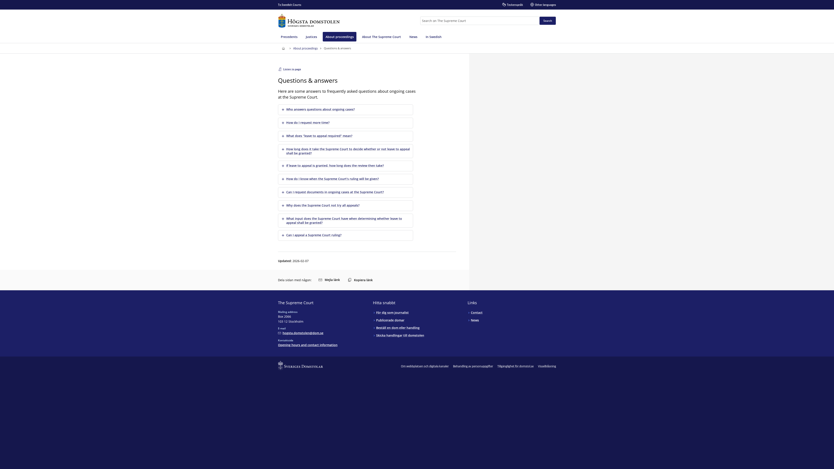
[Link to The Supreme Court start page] (309, 21)
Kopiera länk (363, 280)
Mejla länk (332, 280)
